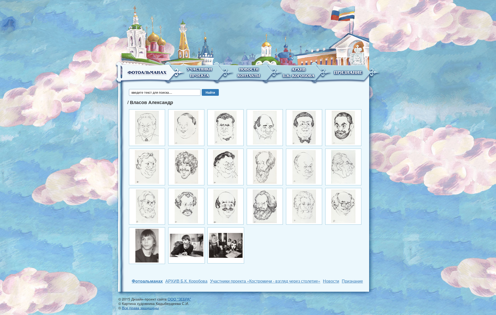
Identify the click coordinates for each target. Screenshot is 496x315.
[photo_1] (147, 245)
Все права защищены (140, 307)
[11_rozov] (303, 166)
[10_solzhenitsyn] (265, 166)
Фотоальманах (147, 281)
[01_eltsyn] (147, 127)
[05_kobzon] (303, 127)
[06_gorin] (343, 127)
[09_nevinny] (225, 166)
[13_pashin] (147, 205)
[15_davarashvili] (225, 205)
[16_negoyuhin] (265, 205)
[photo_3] (226, 244)
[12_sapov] (343, 166)
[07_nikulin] (147, 166)
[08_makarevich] (186, 166)
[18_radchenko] (343, 205)
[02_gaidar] (186, 127)
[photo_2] (186, 244)
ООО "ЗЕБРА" (179, 299)
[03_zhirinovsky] (225, 127)
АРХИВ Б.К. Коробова (186, 281)
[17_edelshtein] (304, 205)
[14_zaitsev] (186, 205)
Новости (331, 281)
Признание (352, 281)
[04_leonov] (265, 127)
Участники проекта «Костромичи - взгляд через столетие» (265, 281)
